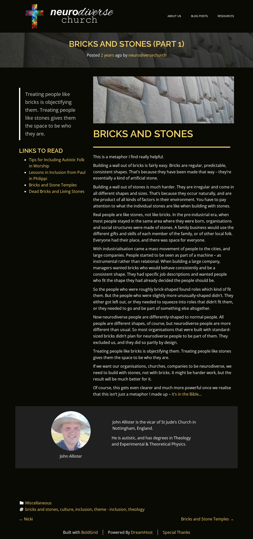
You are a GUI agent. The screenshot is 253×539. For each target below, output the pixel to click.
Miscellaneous (38, 503)
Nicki (26, 519)
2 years (107, 55)
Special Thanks (176, 532)
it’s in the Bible (185, 394)
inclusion (83, 509)
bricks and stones (41, 509)
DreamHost (142, 532)
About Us (174, 16)
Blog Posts (199, 16)
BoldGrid (89, 532)
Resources (226, 16)
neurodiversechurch (147, 55)
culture (66, 509)
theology (136, 509)
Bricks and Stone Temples (53, 185)
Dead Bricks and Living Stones (56, 191)
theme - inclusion (110, 509)
